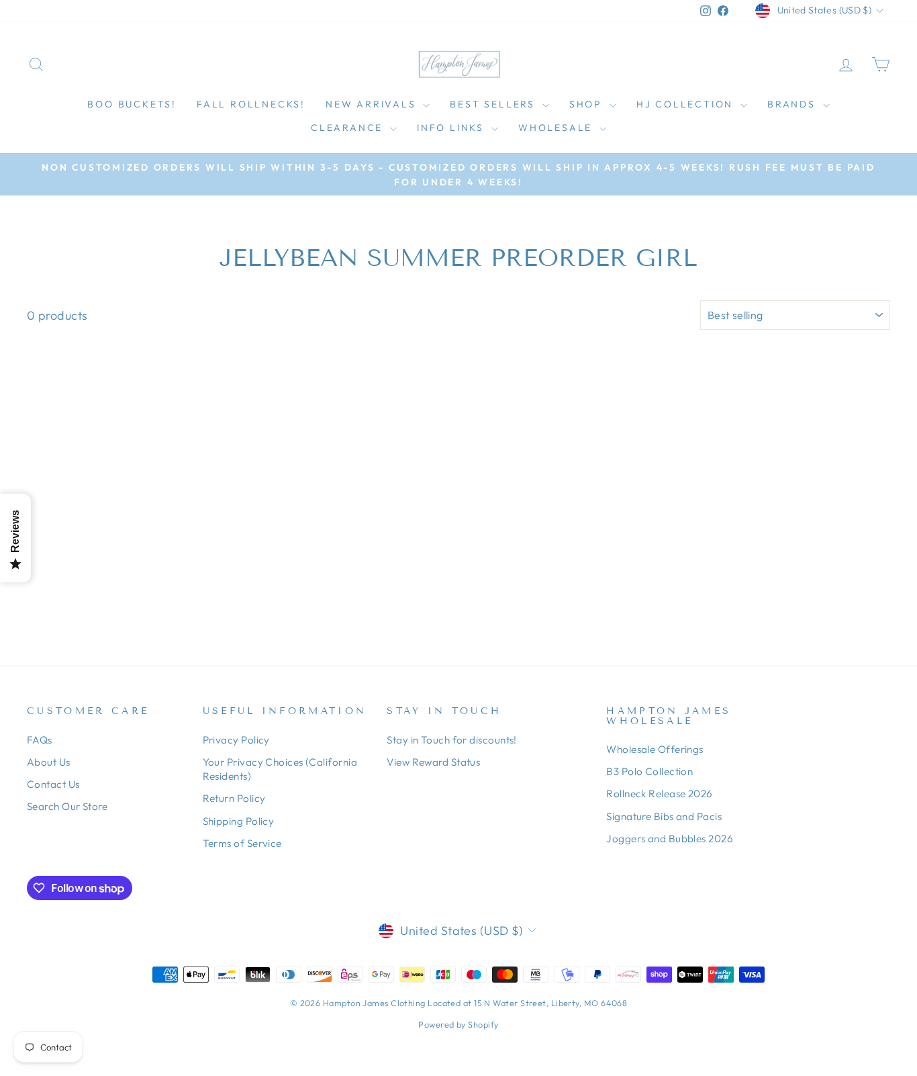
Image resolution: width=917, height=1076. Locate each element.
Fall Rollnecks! (251, 104)
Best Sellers (494, 104)
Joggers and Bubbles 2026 (669, 838)
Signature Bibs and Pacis (664, 816)
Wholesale (557, 128)
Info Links (452, 128)
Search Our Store (67, 806)
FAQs (39, 739)
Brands (793, 104)
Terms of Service (242, 843)
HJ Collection (686, 104)
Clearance (349, 128)
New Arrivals (373, 104)
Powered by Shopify (458, 1024)
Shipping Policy (239, 821)
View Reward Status (433, 762)
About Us (48, 762)
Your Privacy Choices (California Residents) (280, 769)
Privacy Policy (236, 739)
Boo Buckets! (132, 104)
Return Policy (234, 798)
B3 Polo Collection (649, 771)
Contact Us (53, 784)
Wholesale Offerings (655, 749)
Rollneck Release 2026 (659, 793)
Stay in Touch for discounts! (452, 739)
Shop (587, 104)
